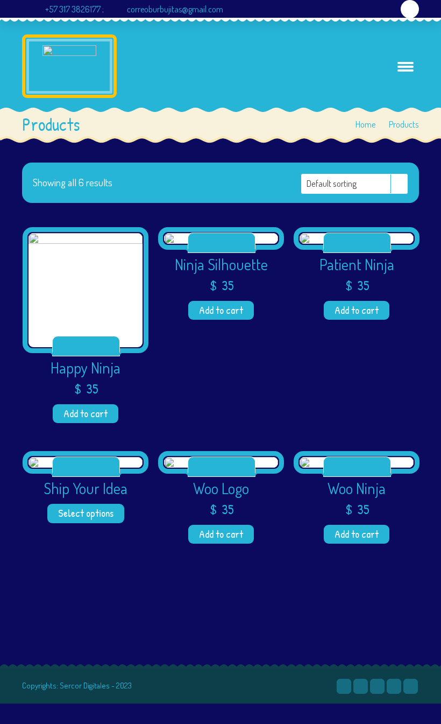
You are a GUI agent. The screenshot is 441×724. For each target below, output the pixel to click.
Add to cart (85, 413)
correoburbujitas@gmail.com (175, 9)
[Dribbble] (377, 686)
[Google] (394, 686)
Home (365, 124)
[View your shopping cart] (410, 9)
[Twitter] (344, 686)
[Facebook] (360, 686)
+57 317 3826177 (73, 9)
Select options (85, 513)
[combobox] (354, 183)
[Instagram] (386, 27)
